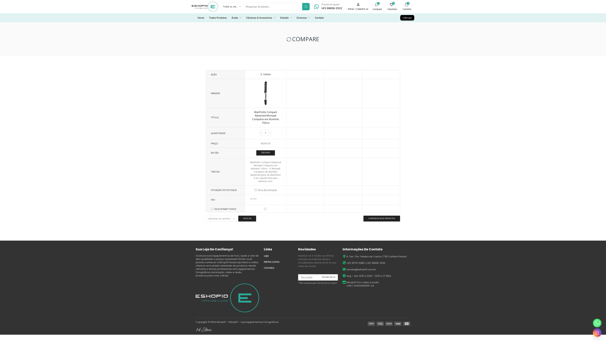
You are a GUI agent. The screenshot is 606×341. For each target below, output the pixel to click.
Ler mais (265, 153)
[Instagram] (597, 333)
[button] (392, 6)
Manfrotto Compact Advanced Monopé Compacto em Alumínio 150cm (265, 117)
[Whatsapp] (597, 323)
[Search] (306, 6)
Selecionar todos (225, 208)
